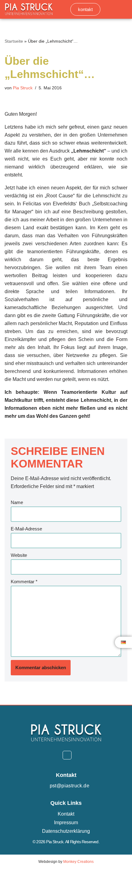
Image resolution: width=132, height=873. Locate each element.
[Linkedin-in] (67, 755)
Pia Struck (23, 87)
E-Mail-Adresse (26, 528)
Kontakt (66, 814)
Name (17, 502)
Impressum (66, 822)
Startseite (14, 41)
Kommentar (24, 581)
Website (19, 555)
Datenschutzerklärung (66, 831)
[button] (123, 9)
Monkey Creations (78, 861)
